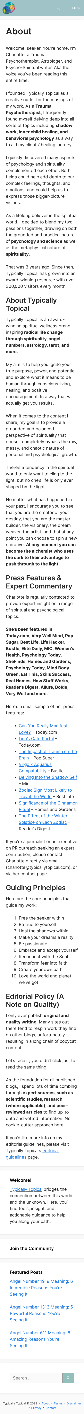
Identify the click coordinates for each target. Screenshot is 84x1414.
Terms (58, 1403)
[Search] (68, 1378)
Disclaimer (74, 1403)
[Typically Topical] (8, 8)
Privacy (36, 1408)
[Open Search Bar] (58, 8)
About (45, 1403)
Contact (51, 1408)
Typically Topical (26, 1189)
